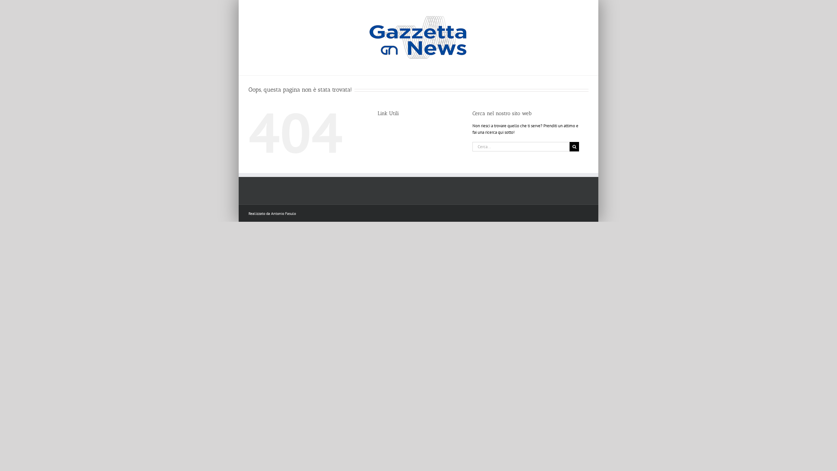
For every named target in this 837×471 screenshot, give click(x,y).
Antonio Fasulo (283, 213)
